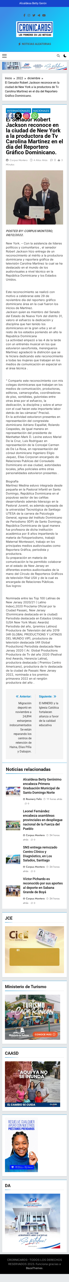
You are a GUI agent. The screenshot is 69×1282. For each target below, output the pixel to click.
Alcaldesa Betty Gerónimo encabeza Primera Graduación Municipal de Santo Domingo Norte (35, 3)
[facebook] (24, 15)
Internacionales (18, 111)
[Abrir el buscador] (58, 55)
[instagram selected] (28, 15)
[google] (38, 15)
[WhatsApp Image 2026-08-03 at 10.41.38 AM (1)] (34, 66)
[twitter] (33, 15)
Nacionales (41, 111)
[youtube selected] (44, 15)
